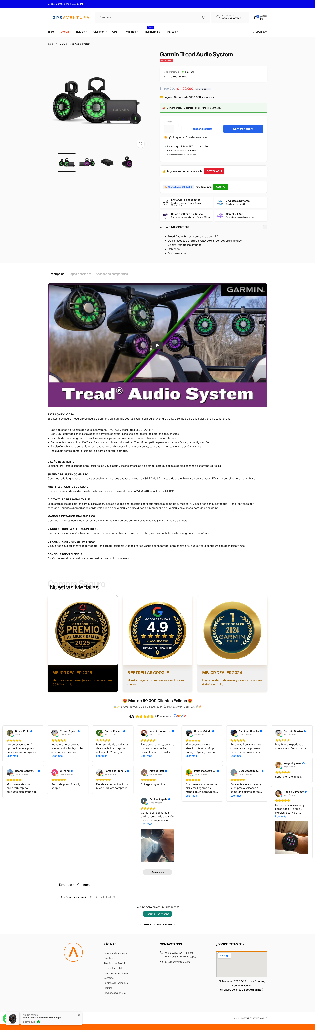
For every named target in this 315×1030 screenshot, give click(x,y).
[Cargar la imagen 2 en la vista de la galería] (87, 162)
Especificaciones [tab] (80, 274)
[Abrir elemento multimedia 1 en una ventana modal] (97, 100)
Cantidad (168, 122)
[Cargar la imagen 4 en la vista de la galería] (127, 162)
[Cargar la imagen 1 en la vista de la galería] (67, 162)
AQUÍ (218, 186)
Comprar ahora (243, 128)
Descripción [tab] (56, 274)
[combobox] (152, 17)
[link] (65, 4)
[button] (260, 17)
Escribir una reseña (157, 914)
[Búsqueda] (204, 17)
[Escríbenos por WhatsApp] (7, 1018)
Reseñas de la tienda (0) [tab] (103, 897)
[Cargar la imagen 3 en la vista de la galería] (107, 162)
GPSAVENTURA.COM (248, 1018)
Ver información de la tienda (181, 155)
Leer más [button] (12, 755)
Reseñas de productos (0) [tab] (73, 897)
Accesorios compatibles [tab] (112, 274)
